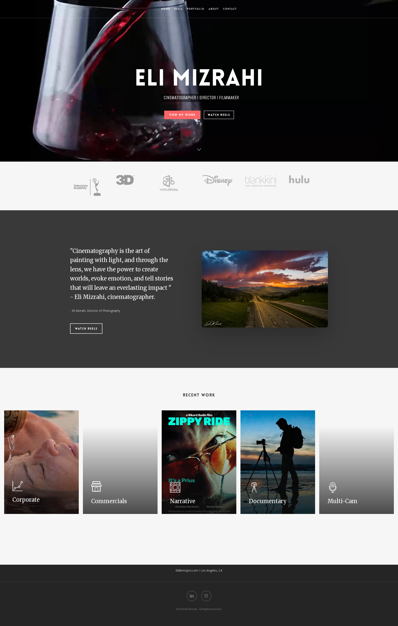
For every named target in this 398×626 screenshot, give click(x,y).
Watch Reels (219, 115)
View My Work (182, 115)
